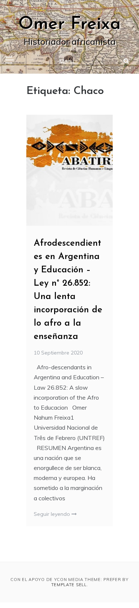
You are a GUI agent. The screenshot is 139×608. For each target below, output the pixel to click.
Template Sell (69, 584)
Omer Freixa (69, 24)
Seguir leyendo (53, 514)
